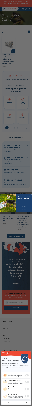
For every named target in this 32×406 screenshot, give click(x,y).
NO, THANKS (24, 209)
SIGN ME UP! (24, 206)
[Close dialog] (31, 194)
